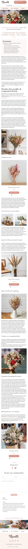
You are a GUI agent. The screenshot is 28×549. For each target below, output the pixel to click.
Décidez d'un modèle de (11, 43)
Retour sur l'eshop (13, 546)
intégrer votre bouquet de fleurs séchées (9, 417)
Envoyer (14, 494)
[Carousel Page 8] (18, 458)
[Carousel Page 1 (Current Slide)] (9, 458)
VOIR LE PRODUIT (14, 192)
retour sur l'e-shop (19, 2)
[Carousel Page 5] (14, 458)
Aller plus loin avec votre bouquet (10, 52)
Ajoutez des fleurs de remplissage (11, 48)
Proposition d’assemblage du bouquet (11, 51)
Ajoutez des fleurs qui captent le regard (12, 47)
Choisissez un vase (7, 44)
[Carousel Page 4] (13, 458)
